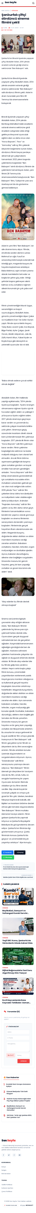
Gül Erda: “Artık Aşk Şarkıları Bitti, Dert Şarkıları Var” (19, 1116)
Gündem (15, 10)
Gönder (24, 1061)
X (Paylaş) (20, 852)
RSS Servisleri (6, 1174)
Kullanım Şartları (7, 1188)
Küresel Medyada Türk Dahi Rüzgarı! (17, 1092)
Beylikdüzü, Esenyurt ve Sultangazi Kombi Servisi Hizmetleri (16, 1108)
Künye (4, 1167)
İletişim (4, 1170)
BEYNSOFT (29, 1205)
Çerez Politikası (7, 1191)
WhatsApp (8, 857)
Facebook (8, 852)
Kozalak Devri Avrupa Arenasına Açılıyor (18, 1085)
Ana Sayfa (6, 10)
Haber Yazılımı (11, 1205)
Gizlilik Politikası (7, 1185)
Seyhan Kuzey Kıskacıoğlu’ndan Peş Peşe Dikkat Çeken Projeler (19, 1100)
